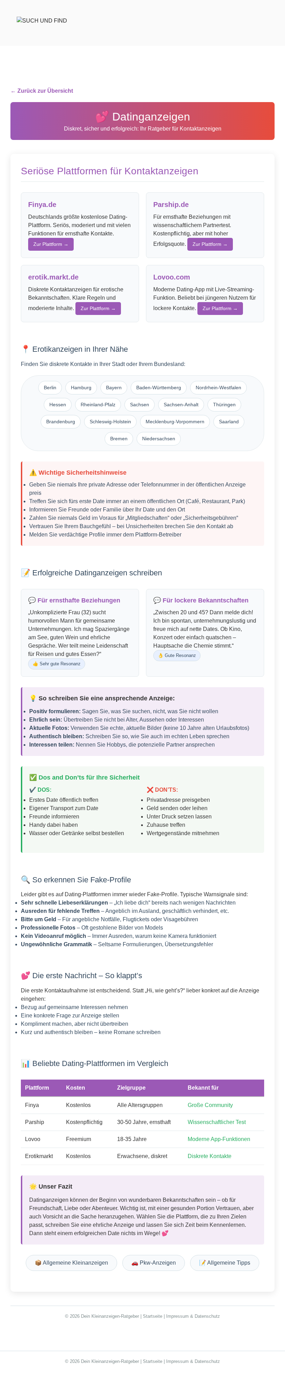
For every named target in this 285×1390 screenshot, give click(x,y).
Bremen (119, 438)
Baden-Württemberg (158, 387)
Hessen (57, 404)
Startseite (152, 1316)
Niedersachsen (158, 438)
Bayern (114, 387)
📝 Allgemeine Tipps (224, 1263)
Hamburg (81, 387)
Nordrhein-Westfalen (218, 387)
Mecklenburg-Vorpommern (175, 421)
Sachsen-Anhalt (181, 404)
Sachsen (139, 404)
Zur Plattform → (50, 244)
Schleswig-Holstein (110, 421)
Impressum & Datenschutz (193, 1316)
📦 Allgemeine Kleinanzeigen (71, 1263)
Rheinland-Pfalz (98, 404)
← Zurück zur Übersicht (41, 91)
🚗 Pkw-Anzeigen (153, 1263)
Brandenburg (60, 421)
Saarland (229, 421)
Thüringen (224, 404)
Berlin (50, 387)
